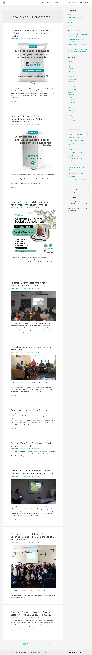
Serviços (70, 25)
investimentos (72, 152)
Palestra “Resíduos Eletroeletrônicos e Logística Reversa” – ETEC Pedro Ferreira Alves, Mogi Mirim (32, 537)
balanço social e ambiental (77, 134)
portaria (75, 161)
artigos (70, 130)
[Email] (78, 652)
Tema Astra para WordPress (42, 652)
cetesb (83, 137)
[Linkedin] (70, 652)
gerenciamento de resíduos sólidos (78, 145)
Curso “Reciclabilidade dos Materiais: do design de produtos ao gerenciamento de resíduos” (33, 33)
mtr (77, 155)
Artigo (69, 14)
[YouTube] (76, 652)
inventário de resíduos (74, 149)
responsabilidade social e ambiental (77, 168)
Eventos (28, 38)
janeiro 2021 (71, 71)
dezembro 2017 (72, 120)
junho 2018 (71, 110)
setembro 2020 (72, 79)
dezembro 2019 (72, 89)
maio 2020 (70, 84)
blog (70, 137)
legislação (80, 152)
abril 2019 (70, 97)
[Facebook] (72, 652)
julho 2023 (70, 61)
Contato (86, 2)
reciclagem (71, 164)
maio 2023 (70, 63)
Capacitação (67, 2)
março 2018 (71, 115)
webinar (83, 179)
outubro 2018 (71, 102)
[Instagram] (74, 652)
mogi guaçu (71, 155)
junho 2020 (71, 82)
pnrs (70, 161)
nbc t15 (82, 158)
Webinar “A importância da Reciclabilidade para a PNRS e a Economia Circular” (27, 119)
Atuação (49, 2)
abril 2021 (70, 69)
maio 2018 (70, 113)
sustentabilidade (72, 176)
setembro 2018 (72, 105)
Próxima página (52, 644)
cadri (78, 137)
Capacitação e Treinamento (18, 38)
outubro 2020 (71, 76)
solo (82, 173)
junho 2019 (71, 94)
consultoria (83, 140)
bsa (74, 137)
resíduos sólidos (73, 173)
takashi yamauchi (74, 179)
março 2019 (71, 100)
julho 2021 (70, 66)
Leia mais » (13, 101)
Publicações (75, 2)
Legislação (70, 22)
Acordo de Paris (72, 42)
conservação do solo (73, 140)
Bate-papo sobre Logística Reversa (29, 410)
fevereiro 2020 (71, 87)
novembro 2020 (72, 74)
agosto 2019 (71, 92)
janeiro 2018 (71, 118)
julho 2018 (70, 107)
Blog (81, 2)
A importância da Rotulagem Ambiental (78, 39)
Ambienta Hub (58, 2)
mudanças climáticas (73, 158)
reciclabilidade (82, 161)
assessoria (76, 130)
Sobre (42, 2)
